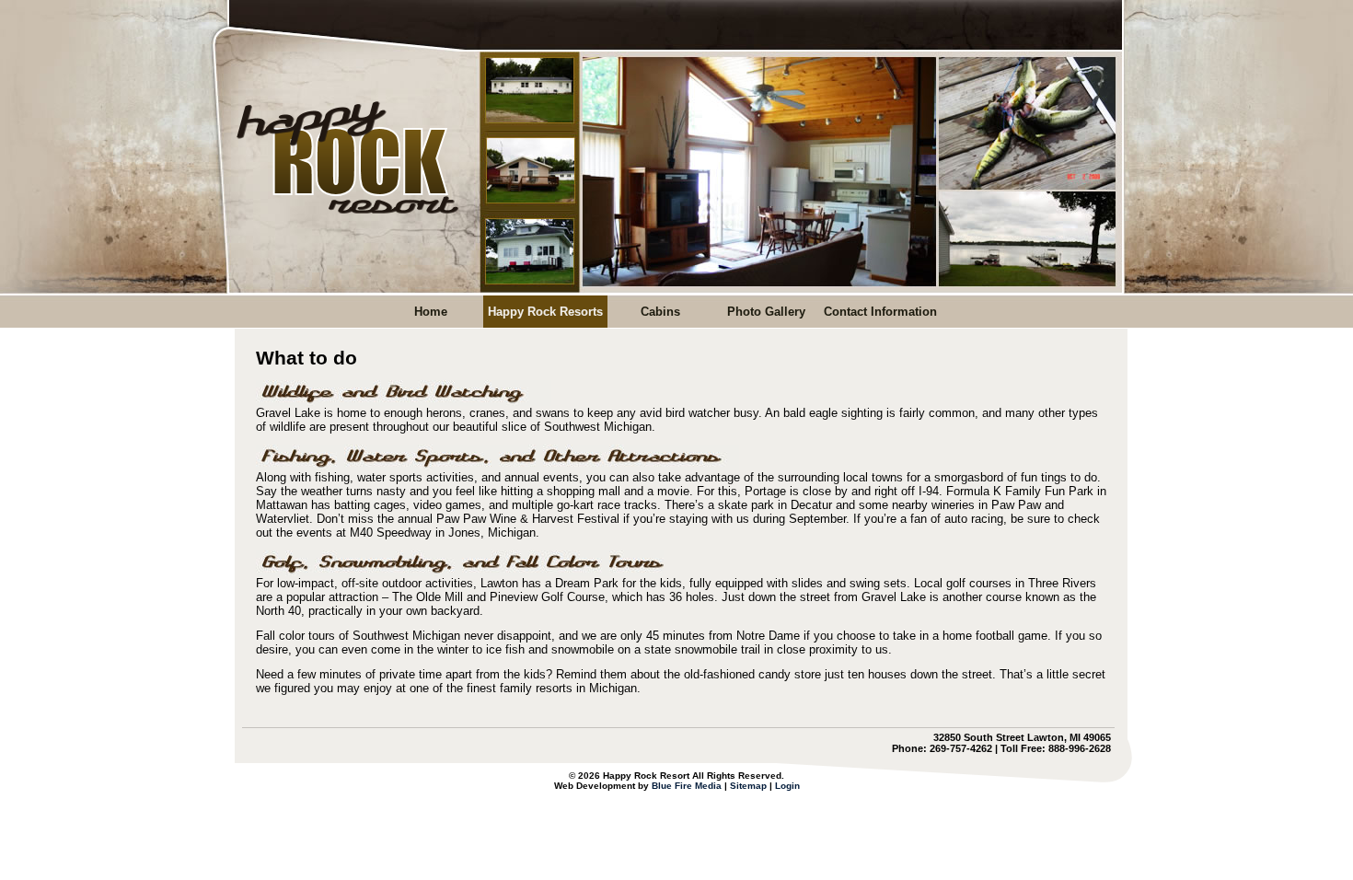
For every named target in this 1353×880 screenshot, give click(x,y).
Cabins (660, 311)
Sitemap (748, 786)
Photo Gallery (766, 311)
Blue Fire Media (687, 786)
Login (787, 786)
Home (430, 311)
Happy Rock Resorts (545, 311)
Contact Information (880, 311)
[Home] (344, 219)
